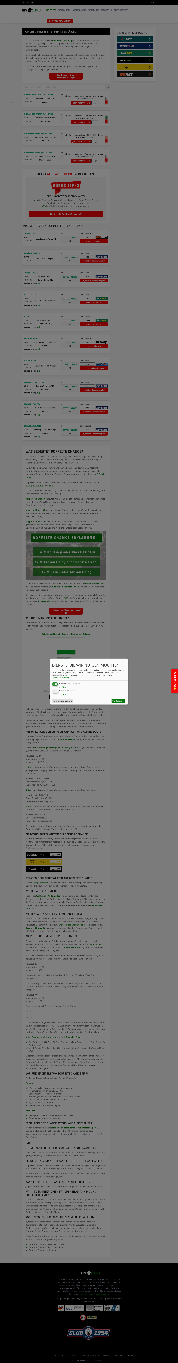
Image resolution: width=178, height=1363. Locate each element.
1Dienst (63, 687)
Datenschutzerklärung (60, 677)
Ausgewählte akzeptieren (62, 701)
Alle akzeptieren (118, 701)
